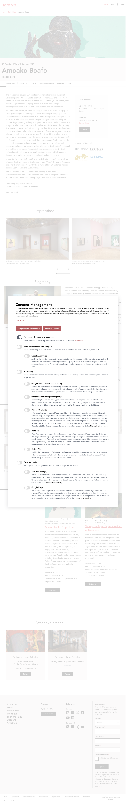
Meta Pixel (36, 430)
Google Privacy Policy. (54, 482)
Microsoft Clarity (39, 409)
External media (30, 462)
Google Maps (37, 487)
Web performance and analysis (38, 346)
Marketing (28, 371)
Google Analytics (39, 355)
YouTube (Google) (39, 471)
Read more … (21, 320)
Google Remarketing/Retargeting (47, 396)
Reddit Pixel (37, 449)
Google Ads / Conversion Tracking (47, 383)
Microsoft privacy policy (99, 426)
